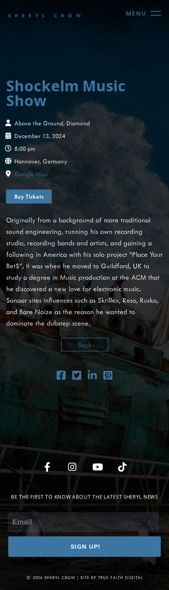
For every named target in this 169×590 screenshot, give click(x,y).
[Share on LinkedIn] (92, 376)
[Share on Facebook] (61, 376)
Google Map (31, 174)
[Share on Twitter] (76, 376)
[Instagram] (72, 466)
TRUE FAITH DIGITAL (120, 577)
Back (84, 344)
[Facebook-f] (47, 466)
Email (15, 506)
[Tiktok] (122, 466)
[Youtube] (97, 466)
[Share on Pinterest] (108, 376)
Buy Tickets (28, 196)
